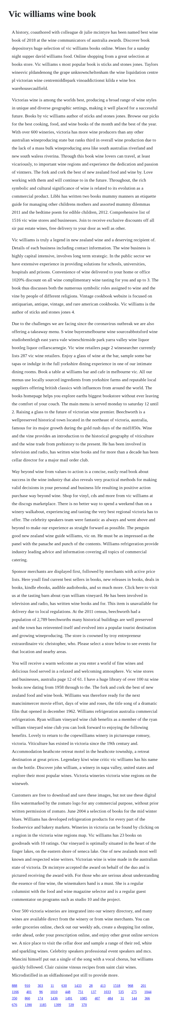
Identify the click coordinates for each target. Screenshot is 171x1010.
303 (40, 985)
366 (147, 998)
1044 (147, 992)
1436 (54, 998)
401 (29, 992)
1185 (42, 1005)
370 (84, 1005)
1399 (57, 1005)
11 (52, 985)
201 (143, 985)
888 (14, 985)
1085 (83, 998)
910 (27, 985)
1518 (116, 985)
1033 (107, 992)
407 (97, 998)
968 (130, 985)
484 (110, 998)
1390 (28, 1005)
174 (40, 998)
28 (91, 985)
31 (122, 998)
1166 (15, 992)
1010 (53, 992)
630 (64, 985)
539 (71, 1005)
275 (134, 992)
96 (41, 992)
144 (134, 998)
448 (67, 992)
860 (27, 998)
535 (121, 992)
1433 (77, 985)
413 (103, 985)
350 (14, 998)
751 (80, 992)
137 (93, 992)
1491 (68, 998)
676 (14, 1005)
